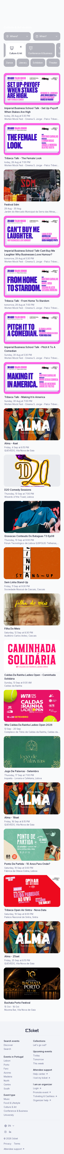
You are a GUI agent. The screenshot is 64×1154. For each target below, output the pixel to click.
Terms (17, 1143)
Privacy (7, 1143)
